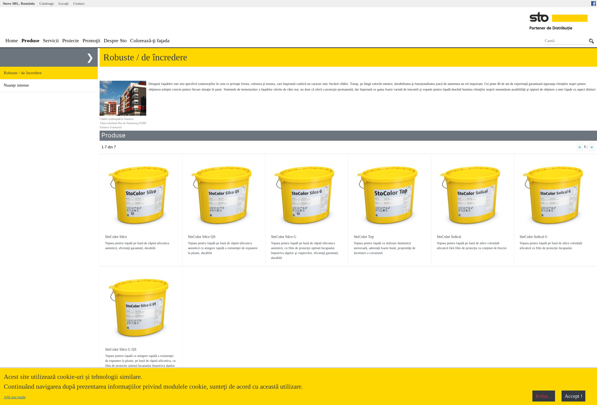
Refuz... (543, 396)
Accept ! (573, 396)
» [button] (591, 147)
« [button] (579, 147)
